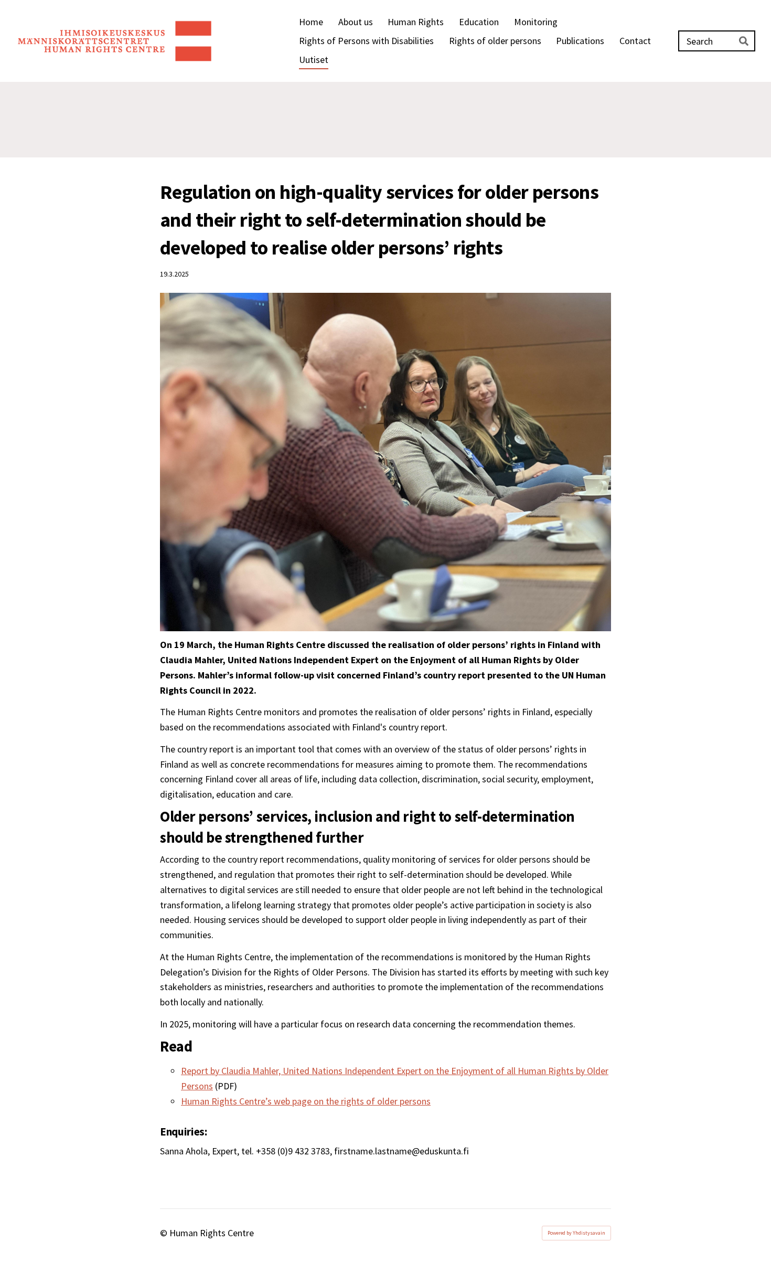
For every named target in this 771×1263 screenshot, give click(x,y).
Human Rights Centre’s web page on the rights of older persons (306, 1101)
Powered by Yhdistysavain (576, 1232)
